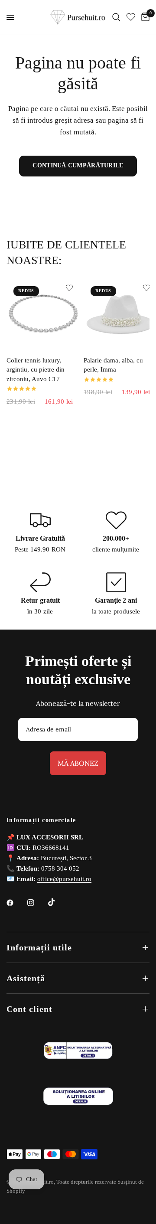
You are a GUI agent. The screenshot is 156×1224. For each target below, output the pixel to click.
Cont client (29, 1009)
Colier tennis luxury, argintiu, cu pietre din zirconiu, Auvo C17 (35, 369)
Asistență (25, 978)
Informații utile (39, 947)
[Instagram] (36, 902)
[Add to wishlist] (69, 288)
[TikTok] (57, 902)
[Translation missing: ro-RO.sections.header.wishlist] (131, 17)
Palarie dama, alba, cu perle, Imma (113, 365)
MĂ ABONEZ (78, 763)
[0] (144, 17)
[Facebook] (16, 902)
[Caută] (116, 17)
